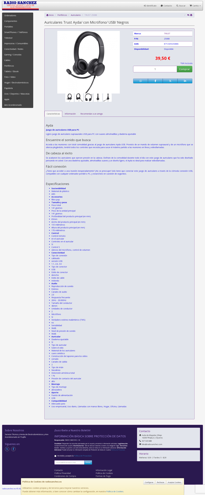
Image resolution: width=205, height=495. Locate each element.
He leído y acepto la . (74, 456)
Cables (7, 60)
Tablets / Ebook (11, 71)
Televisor (8, 37)
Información (70, 113)
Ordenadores (10, 15)
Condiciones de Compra (65, 476)
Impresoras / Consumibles (16, 43)
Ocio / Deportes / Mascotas (17, 93)
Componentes (10, 21)
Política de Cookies (114, 491)
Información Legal (104, 470)
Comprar (184, 69)
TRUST (167, 33)
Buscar (182, 5)
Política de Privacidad (118, 450)
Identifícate (151, 5)
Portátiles (8, 26)
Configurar (149, 482)
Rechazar (160, 482)
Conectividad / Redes (13, 49)
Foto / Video (9, 77)
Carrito (195, 5)
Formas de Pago (103, 476)
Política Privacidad (62, 473)
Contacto (167, 5)
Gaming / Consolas (12, 54)
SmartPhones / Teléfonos (16, 32)
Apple (6, 99)
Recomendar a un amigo (91, 113)
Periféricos (9, 65)
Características (53, 113)
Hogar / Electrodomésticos (16, 82)
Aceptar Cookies (174, 482)
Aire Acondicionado (13, 105)
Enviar (88, 462)
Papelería (8, 88)
